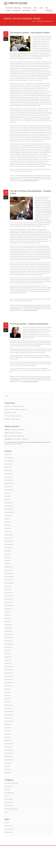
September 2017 (10, 682)
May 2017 (8, 695)
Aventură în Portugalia (11, 412)
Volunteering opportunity (11, 808)
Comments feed (10, 829)
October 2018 (9, 640)
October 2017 (9, 679)
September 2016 (10, 721)
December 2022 (9, 505)
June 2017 (8, 692)
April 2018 (8, 660)
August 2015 (9, 763)
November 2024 (10, 460)
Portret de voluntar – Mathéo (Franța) (16, 436)
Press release (9, 799)
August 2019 (9, 608)
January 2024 (9, 477)
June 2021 (8, 557)
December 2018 (9, 634)
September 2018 (10, 644)
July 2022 (8, 518)
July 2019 (8, 612)
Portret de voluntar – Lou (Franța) (13, 416)
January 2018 (9, 669)
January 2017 (9, 708)
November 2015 (10, 753)
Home (33, 21)
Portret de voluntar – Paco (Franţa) (20, 439)
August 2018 (9, 647)
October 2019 (9, 602)
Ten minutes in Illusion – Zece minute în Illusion (30, 32)
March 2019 (9, 624)
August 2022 (9, 515)
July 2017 (8, 689)
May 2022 (8, 525)
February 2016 (9, 743)
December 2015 (9, 750)
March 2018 (9, 663)
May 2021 (8, 560)
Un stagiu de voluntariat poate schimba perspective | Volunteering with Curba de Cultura (27, 442)
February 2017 (9, 705)
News (46, 7)
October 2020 (9, 579)
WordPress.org (9, 832)
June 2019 (8, 615)
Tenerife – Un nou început (16, 432)
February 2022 (9, 534)
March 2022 (9, 531)
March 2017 (9, 702)
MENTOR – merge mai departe (13, 419)
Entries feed (9, 826)
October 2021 (9, 547)
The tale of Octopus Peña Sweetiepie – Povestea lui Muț (30, 192)
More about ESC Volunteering (13, 7)
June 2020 (8, 586)
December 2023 (9, 480)
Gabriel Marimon (35, 234)
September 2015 (10, 759)
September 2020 (10, 583)
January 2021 (9, 570)
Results (34, 10)
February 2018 (9, 666)
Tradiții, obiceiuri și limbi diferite (18, 429)
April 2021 (8, 563)
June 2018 (8, 653)
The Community (27, 7)
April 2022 (8, 528)
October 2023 (9, 486)
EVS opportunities (10, 792)
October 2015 (9, 756)
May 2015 (8, 772)
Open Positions (26, 10)
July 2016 (8, 727)
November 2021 (10, 544)
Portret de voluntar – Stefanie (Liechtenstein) (29, 323)
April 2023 (8, 499)
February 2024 (9, 473)
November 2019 (10, 599)
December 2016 (9, 711)
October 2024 (9, 464)
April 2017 (8, 698)
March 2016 (9, 740)
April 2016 (8, 737)
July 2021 (8, 554)
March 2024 (9, 470)
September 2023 (10, 489)
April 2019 (8, 621)
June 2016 (8, 730)
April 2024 (8, 467)
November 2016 (10, 714)
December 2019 (9, 595)
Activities (8, 10)
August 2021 (9, 550)
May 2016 (8, 734)
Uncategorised (9, 805)
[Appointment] (15, 3)
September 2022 (10, 512)
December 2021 (9, 541)
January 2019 (9, 631)
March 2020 (9, 589)
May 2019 (8, 618)
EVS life (8, 789)
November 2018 (10, 637)
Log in (7, 822)
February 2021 (9, 567)
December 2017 (9, 673)
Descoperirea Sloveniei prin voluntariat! (13, 444)
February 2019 (9, 628)
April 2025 (8, 454)
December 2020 (9, 573)
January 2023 (9, 502)
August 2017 (9, 685)
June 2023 (8, 496)
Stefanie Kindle (31, 18)
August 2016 (9, 724)
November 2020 (10, 576)
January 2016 (9, 747)
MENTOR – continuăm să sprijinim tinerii (15, 406)
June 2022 (8, 522)
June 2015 (8, 769)
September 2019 (10, 605)
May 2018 (8, 657)
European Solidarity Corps (12, 783)
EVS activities (9, 786)
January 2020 (9, 592)
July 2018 (8, 650)
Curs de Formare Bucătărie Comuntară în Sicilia (16, 409)
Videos (41, 7)
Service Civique (9, 802)
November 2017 (10, 676)
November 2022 (10, 509)
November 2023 (10, 483)
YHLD (7, 812)
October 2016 (9, 718)
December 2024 (9, 457)
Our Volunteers (16, 10)
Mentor (35, 7)
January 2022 (9, 538)
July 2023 (8, 493)
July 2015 (8, 766)
